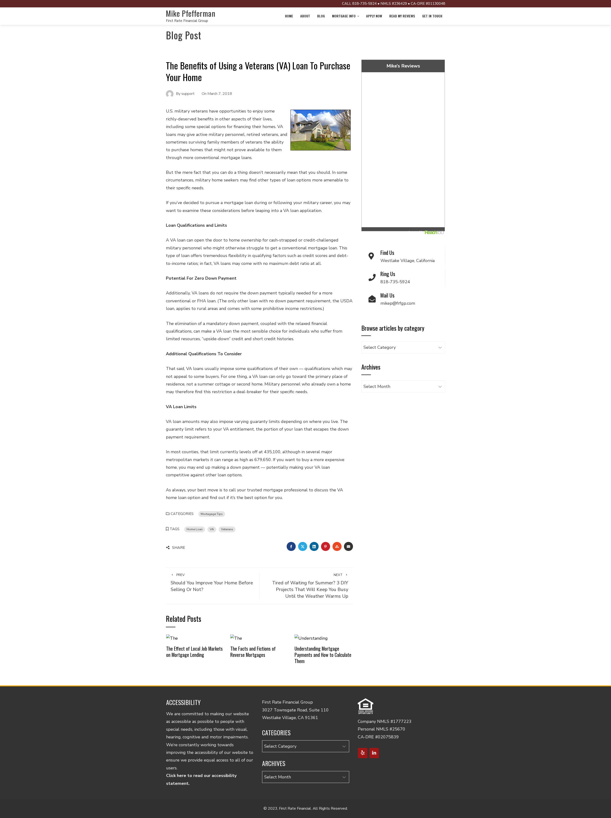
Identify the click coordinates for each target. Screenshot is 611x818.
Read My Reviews (402, 15)
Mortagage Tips (212, 514)
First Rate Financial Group (187, 20)
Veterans (227, 529)
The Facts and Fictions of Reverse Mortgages (253, 651)
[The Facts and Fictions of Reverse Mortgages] (236, 638)
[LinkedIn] (374, 753)
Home (289, 15)
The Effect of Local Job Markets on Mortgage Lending (194, 651)
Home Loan (195, 529)
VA (212, 529)
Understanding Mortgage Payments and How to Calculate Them (323, 654)
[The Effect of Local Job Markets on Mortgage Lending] (172, 638)
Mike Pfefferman (191, 13)
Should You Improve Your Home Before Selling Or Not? (212, 583)
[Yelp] (362, 753)
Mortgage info (344, 15)
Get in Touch (432, 15)
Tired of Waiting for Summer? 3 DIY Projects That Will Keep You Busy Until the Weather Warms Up (310, 586)
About (305, 15)
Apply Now (374, 15)
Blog (321, 15)
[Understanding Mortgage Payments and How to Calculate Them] (311, 638)
